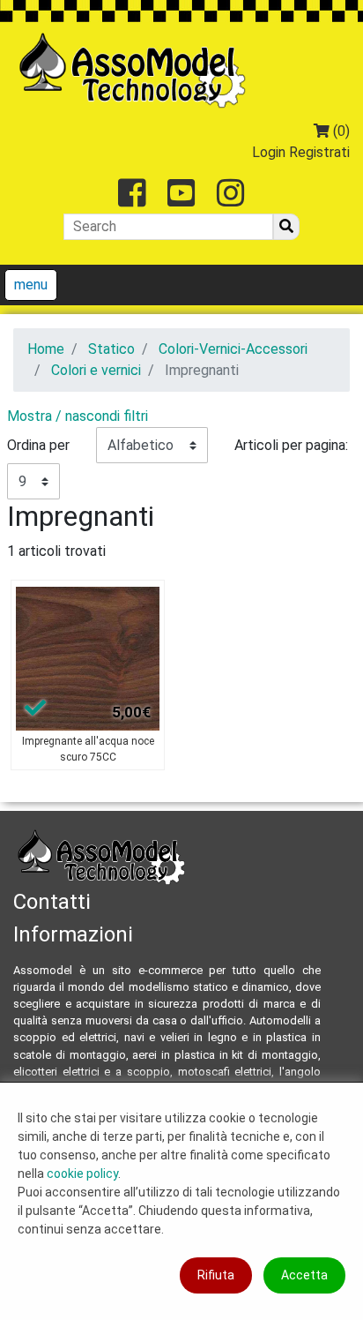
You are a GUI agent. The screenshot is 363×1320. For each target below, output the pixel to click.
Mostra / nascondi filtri (77, 416)
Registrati (319, 152)
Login (268, 152)
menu (31, 284)
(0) (340, 131)
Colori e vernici (96, 370)
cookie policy (82, 1173)
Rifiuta (215, 1275)
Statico (111, 349)
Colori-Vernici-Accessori (233, 349)
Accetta (304, 1275)
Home (45, 349)
